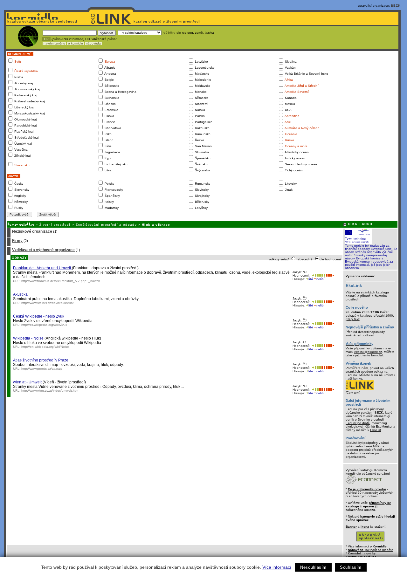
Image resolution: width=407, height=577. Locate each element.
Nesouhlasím (313, 567)
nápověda (93, 43)
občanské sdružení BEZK (364, 412)
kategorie (367, 516)
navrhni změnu (54, 43)
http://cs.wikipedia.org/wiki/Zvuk (44, 324)
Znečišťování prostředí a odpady (106, 224)
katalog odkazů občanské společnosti (41, 21)
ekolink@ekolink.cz (368, 352)
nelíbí (320, 279)
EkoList (375, 430)
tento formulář (372, 355)
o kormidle (75, 43)
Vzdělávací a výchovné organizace (43, 250)
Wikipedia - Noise (29, 338)
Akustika (20, 294)
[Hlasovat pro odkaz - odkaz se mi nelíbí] (330, 275)
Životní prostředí (55, 224)
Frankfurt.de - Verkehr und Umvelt (42, 268)
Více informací (276, 567)
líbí (310, 279)
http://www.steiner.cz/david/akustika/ (47, 303)
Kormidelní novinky (362, 553)
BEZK (396, 5)
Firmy (17, 240)
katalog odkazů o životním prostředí (167, 21)
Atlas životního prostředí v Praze (40, 360)
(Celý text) (353, 319)
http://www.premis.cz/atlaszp (41, 368)
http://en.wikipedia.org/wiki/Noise (45, 346)
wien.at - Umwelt (28, 382)
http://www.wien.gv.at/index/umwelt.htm (49, 390)
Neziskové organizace (32, 231)
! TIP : (46, 39)
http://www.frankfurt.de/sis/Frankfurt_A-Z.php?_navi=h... (62, 281)
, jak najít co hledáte (370, 550)
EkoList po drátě (358, 423)
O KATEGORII (360, 224)
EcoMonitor (384, 426)
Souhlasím (351, 567)
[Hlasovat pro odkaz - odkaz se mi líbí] (318, 275)
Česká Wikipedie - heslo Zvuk (38, 316)
